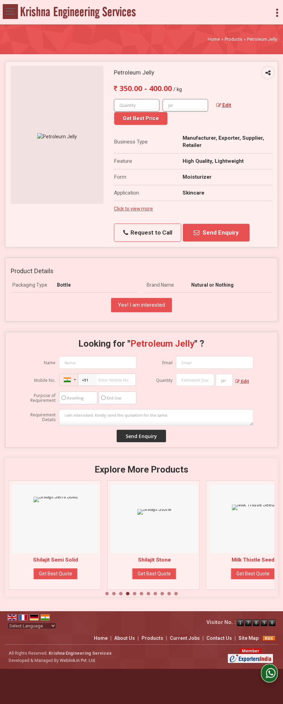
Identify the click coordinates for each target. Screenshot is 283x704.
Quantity (164, 380)
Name (50, 363)
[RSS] (269, 638)
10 (169, 593)
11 (176, 593)
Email (167, 363)
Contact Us (219, 638)
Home (214, 39)
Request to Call (150, 232)
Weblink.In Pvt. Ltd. (78, 660)
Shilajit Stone (154, 560)
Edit (226, 105)
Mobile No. (45, 380)
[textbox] (185, 105)
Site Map (248, 638)
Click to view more (133, 208)
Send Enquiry (220, 232)
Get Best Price (141, 118)
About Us (124, 638)
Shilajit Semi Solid (55, 560)
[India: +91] (68, 380)
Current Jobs (185, 638)
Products (233, 39)
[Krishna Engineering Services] (78, 12)
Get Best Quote (55, 573)
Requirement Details (43, 417)
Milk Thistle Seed (253, 560)
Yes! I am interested (141, 305)
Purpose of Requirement (43, 398)
